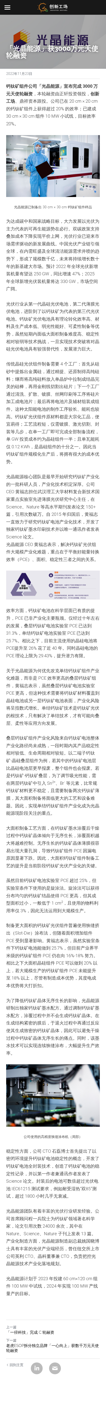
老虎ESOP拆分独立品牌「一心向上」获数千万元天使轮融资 (52, 1348)
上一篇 (11, 1327)
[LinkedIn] (37, 1368)
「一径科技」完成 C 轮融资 (30, 1332)
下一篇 (11, 1340)
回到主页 (16, 1365)
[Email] (55, 1368)
